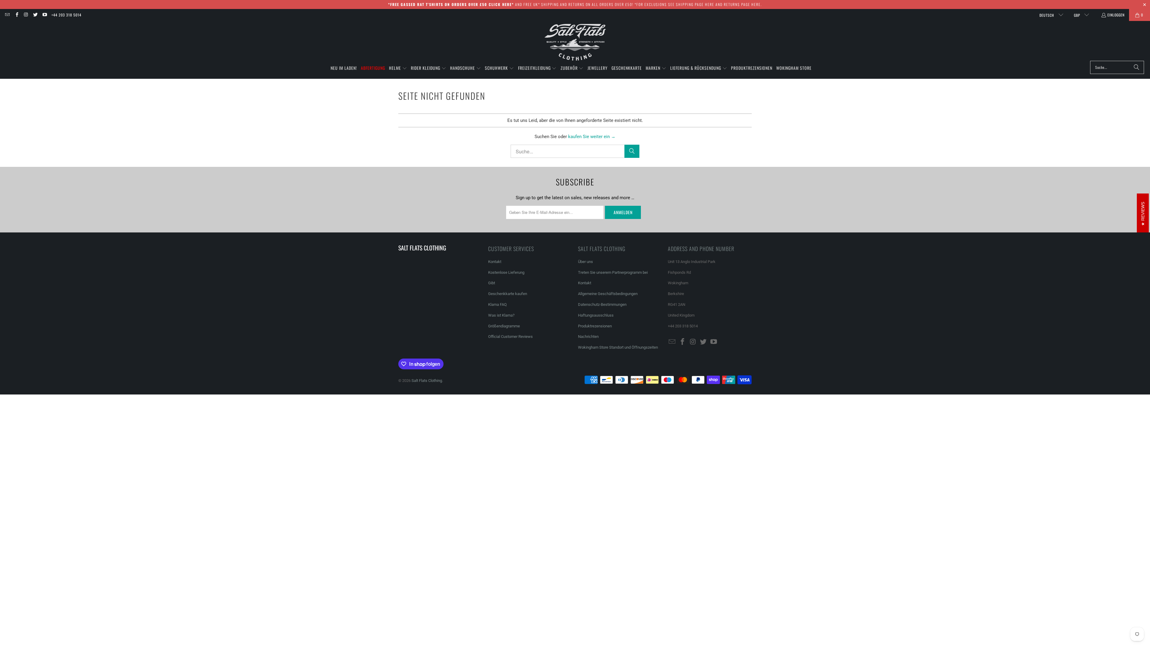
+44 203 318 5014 (66, 14)
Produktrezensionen (595, 326)
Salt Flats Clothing (426, 380)
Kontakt (494, 261)
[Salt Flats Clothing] (575, 42)
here (709, 4)
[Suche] (1136, 67)
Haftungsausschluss (596, 315)
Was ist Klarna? (501, 315)
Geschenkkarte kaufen (507, 293)
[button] (398, 68)
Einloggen (1116, 14)
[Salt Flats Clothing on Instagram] (25, 14)
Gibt (491, 283)
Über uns (585, 261)
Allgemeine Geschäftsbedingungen (608, 293)
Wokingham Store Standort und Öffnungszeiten (618, 347)
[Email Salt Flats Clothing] (7, 14)
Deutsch (1047, 15)
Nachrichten (588, 336)
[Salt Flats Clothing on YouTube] (44, 14)
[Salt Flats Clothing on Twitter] (35, 14)
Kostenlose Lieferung (506, 272)
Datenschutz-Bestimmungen (602, 304)
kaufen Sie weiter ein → (591, 136)
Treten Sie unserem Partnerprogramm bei (613, 272)
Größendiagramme (504, 326)
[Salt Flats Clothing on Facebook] (16, 14)
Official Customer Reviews (510, 336)
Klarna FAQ (497, 304)
